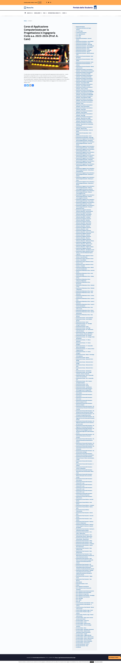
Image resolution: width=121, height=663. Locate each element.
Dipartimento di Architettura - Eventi (83, 43)
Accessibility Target (71, 657)
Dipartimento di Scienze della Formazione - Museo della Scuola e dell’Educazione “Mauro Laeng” (84, 471)
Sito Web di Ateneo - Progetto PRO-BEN (83, 635)
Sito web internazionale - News (82, 645)
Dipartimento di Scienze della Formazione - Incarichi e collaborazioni (84, 467)
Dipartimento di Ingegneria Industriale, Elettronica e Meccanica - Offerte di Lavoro (84, 243)
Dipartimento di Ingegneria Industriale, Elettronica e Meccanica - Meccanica (83, 237)
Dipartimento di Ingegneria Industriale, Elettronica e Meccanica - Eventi (83, 228)
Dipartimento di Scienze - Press (82, 384)
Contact (35, 2)
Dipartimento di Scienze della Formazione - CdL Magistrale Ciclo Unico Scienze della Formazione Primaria (85, 418)
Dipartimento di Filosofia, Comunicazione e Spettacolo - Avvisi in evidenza (84, 87)
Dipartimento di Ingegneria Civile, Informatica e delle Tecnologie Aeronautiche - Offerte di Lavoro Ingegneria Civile (85, 192)
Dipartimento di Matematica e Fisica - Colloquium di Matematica (83, 280)
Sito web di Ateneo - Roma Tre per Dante (83, 639)
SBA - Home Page (79, 598)
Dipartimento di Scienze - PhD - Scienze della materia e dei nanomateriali (84, 376)
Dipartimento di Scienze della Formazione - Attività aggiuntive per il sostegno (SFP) (84, 389)
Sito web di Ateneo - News (81, 628)
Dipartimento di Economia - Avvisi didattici (84, 47)
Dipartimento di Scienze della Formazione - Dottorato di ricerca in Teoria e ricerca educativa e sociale (85, 458)
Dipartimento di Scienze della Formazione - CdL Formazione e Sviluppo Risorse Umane (85, 414)
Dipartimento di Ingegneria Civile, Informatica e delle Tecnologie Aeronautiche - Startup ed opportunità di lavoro (85, 207)
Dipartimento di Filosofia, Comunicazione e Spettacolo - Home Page (84, 114)
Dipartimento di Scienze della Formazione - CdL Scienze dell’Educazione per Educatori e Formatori (85, 436)
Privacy (56, 657)
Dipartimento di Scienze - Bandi (82, 322)
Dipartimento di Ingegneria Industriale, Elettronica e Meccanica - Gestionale (83, 234)
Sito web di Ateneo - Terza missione (83, 642)
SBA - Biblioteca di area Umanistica (83, 597)
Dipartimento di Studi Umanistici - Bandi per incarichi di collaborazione (84, 522)
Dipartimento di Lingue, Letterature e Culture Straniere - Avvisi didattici (84, 259)
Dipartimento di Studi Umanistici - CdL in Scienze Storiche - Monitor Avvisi (84, 538)
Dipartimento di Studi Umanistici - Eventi (84, 542)
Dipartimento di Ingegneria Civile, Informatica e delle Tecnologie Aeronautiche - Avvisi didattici (85, 147)
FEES (44, 13)
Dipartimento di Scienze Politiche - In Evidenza (85, 505)
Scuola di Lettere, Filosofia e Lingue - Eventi (84, 610)
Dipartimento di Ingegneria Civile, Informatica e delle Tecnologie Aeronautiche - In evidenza (85, 155)
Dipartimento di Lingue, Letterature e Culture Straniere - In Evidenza (84, 265)
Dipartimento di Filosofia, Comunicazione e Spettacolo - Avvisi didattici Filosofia (84, 85)
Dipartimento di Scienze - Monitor (82, 357)
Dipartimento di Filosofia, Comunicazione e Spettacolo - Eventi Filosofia (84, 111)
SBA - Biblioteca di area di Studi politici (83, 592)
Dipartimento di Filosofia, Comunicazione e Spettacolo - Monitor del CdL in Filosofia (84, 120)
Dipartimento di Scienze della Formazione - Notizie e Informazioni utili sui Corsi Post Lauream (84, 476)
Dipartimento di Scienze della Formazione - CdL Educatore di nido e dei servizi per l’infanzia (85, 411)
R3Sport (77, 585)
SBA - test (78, 601)
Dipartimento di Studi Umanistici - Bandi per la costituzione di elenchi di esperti (85, 529)
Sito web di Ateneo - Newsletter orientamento (85, 629)
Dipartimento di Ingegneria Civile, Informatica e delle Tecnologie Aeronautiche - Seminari (85, 203)
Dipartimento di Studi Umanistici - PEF (83, 564)
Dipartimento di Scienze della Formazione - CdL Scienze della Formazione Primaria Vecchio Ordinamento (85, 447)
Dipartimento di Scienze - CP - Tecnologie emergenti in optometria (84, 324)
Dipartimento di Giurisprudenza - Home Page (84, 137)
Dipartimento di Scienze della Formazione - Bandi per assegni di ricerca (84, 401)
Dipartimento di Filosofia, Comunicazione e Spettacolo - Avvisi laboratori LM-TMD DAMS (84, 93)
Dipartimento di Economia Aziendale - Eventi (84, 62)
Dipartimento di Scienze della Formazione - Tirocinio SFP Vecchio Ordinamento (84, 494)
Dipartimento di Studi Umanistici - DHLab (84, 540)
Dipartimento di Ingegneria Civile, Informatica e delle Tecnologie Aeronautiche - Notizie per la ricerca (85, 179)
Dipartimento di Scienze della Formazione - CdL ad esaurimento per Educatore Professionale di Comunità (85, 408)
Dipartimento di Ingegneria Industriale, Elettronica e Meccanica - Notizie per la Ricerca (85, 240)
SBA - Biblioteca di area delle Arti (82, 586)
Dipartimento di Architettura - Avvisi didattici (84, 41)
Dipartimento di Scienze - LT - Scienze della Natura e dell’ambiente (84, 346)
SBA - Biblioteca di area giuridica (82, 594)
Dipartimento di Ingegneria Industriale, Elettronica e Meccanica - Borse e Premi (83, 222)
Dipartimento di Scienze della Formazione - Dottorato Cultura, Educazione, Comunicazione (85, 454)
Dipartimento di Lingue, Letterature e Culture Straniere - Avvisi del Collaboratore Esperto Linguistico (84, 253)
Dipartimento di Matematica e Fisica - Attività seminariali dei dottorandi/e (85, 268)
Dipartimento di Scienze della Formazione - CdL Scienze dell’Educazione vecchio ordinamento (85, 444)
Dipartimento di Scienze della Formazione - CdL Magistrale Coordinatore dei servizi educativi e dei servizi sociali (85, 422)
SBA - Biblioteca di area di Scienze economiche (85, 591)
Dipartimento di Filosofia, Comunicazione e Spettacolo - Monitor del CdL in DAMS (84, 117)
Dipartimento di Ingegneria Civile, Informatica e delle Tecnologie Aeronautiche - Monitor (85, 161)
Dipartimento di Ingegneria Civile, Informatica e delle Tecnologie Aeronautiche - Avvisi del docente (85, 143)
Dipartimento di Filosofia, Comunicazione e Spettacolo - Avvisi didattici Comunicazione (84, 79)
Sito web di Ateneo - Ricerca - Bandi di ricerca (84, 636)
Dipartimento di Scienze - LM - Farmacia (83, 335)
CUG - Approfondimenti (80, 34)
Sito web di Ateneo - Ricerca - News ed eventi (84, 638)
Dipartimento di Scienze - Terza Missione (84, 387)
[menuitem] (25, 12)
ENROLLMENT (37, 13)
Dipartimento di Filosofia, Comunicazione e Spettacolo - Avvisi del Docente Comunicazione (85, 70)
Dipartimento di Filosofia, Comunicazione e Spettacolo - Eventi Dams (84, 108)
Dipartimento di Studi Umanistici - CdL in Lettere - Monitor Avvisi (84, 532)
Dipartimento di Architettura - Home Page (84, 44)
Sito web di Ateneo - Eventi (81, 622)
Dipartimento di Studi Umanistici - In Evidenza (85, 543)
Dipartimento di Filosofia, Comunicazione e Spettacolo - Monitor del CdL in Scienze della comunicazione (84, 124)
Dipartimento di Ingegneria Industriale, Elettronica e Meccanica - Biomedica (83, 219)
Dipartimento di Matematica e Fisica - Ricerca (84, 310)
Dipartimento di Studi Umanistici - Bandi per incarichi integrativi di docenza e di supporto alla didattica (84, 526)
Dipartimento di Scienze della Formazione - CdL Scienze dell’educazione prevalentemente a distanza (85, 440)
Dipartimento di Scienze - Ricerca (82, 385)
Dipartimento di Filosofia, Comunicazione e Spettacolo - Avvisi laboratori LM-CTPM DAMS (85, 90)
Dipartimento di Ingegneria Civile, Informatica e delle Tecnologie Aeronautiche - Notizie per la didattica (85, 174)
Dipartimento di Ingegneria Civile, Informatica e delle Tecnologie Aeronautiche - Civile (85, 150)
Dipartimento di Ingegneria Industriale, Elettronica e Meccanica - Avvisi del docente (84, 210)
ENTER (63, 13)
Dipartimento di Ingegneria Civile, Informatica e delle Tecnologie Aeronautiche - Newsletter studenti (85, 165)
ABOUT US (29, 13)
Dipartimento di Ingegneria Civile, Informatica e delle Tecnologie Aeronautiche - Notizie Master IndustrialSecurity (85, 170)
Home (25, 21)
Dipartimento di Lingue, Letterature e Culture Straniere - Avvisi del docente (84, 256)
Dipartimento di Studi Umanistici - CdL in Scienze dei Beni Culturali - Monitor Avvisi (84, 535)
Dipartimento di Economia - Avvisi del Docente (85, 46)
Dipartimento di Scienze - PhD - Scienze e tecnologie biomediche (84, 381)
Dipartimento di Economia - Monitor (83, 51)
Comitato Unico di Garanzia (81, 32)
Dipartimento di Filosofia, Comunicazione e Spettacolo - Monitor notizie (84, 127)
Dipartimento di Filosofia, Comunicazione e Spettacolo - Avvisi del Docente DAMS (84, 73)
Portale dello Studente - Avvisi (82, 583)
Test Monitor (78, 647)
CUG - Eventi (78, 35)
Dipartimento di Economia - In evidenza (83, 50)
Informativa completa (98, 661)
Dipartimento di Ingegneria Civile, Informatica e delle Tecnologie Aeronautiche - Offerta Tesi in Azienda (85, 183)
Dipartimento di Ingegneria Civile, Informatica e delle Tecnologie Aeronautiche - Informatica (85, 158)
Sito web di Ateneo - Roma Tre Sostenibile (84, 641)
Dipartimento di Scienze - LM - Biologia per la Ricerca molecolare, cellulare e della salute (84, 333)
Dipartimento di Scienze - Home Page (83, 328)
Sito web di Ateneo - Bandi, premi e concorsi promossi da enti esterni (84, 618)
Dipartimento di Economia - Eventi (82, 49)
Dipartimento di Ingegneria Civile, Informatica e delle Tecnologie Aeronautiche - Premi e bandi (85, 200)
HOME (25, 13)
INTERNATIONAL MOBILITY (54, 13)
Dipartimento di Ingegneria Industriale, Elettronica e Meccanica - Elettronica (83, 225)
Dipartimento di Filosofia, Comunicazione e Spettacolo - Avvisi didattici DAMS (84, 82)
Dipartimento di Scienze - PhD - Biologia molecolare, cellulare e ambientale (83, 373)
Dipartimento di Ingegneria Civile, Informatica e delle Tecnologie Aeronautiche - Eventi (85, 152)
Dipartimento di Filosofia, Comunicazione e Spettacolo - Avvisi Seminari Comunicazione (84, 99)
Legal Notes (60, 657)
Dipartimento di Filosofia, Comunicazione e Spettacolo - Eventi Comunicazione (84, 105)
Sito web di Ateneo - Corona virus (82, 620)
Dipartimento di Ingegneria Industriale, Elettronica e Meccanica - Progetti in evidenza (84, 246)
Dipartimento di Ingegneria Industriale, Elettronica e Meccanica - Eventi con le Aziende (85, 231)
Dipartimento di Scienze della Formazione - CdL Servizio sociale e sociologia (85, 451)
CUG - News (78, 37)
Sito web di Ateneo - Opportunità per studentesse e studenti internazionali (83, 631)
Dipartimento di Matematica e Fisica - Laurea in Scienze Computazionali (85, 305)
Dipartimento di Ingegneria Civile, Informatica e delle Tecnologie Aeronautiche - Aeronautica (85, 139)
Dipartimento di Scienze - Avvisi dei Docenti (84, 317)
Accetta (91, 661)
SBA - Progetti (78, 600)
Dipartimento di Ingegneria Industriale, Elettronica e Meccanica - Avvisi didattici (84, 213)
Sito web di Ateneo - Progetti (81, 634)
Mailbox (32, 2)
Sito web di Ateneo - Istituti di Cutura (83, 623)
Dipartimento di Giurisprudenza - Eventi (84, 136)
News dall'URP (79, 582)
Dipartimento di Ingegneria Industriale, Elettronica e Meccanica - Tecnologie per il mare (85, 249)
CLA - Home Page (79, 31)
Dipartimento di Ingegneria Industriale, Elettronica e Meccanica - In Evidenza (83, 216)
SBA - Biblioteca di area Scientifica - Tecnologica (85, 595)
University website (27, 2)
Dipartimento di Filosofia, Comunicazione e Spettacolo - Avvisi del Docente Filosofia (84, 76)
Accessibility (65, 657)
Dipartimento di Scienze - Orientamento (83, 371)
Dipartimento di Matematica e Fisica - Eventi (84, 291)
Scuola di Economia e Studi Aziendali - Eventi (84, 602)
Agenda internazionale (80, 26)
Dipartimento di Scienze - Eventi (82, 326)
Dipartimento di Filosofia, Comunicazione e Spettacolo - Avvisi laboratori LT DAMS (84, 96)
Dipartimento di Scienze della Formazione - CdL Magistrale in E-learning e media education (85, 426)
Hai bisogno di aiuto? (113, 657)
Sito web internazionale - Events (82, 644)
